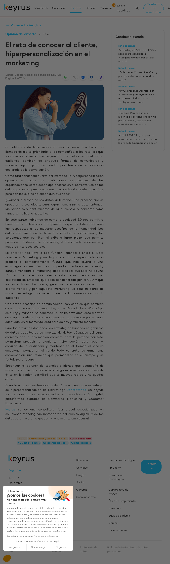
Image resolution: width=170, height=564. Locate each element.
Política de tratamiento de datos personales (127, 549)
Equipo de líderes (119, 516)
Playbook (41, 8)
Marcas (113, 523)
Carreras (106, 8)
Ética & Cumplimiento (122, 501)
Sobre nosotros (123, 8)
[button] (7, 558)
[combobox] (15, 470)
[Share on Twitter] (74, 77)
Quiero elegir (38, 547)
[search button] (137, 8)
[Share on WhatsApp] (65, 77)
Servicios (58, 8)
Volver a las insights (26, 25)
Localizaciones (117, 530)
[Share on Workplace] (100, 77)
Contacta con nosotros (154, 8)
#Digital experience (80, 443)
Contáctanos (76, 390)
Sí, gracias (61, 547)
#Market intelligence (29, 443)
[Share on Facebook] (91, 77)
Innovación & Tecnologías (116, 477)
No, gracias (14, 547)
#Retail (62, 438)
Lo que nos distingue (121, 460)
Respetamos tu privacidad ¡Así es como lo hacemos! (33, 536)
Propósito (114, 468)
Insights (76, 8)
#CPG (22, 438)
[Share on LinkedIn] (83, 77)
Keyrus (10, 410)
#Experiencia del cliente (55, 443)
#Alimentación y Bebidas (42, 438)
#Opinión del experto (80, 438)
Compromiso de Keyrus (118, 492)
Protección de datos (88, 549)
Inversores (114, 508)
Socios (90, 8)
